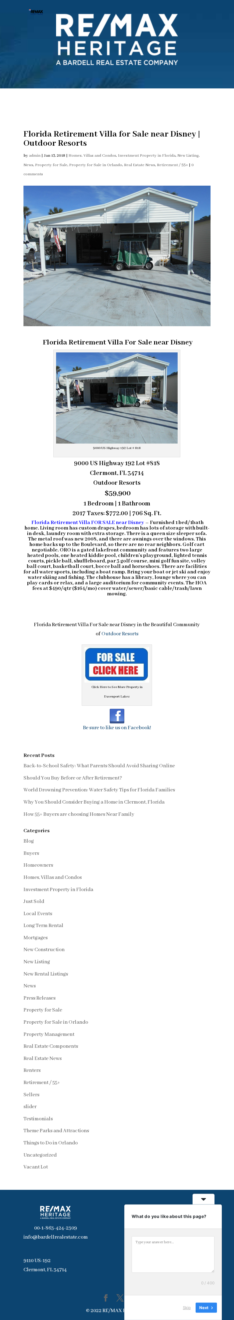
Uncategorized (40, 1155)
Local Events (37, 914)
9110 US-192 (37, 1261)
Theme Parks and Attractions (56, 1131)
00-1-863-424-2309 (55, 1228)
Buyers (31, 853)
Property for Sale (51, 165)
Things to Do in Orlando (50, 1143)
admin (35, 155)
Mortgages (35, 938)
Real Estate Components (50, 1046)
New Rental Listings (45, 974)
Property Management (48, 1034)
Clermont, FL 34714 (45, 1270)
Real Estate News (139, 165)
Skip (187, 1307)
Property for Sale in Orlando (95, 165)
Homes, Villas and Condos (92, 155)
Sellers (31, 1095)
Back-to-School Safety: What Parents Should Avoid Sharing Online (99, 766)
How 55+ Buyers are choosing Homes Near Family (78, 814)
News (28, 165)
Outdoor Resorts (119, 634)
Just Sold (33, 901)
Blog (28, 841)
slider (30, 1107)
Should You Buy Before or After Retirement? (72, 778)
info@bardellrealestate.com (55, 1237)
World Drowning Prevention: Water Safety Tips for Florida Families (99, 790)
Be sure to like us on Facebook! (117, 728)
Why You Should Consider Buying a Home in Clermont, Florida (94, 802)
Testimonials (38, 1119)
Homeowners (38, 865)
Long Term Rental (43, 925)
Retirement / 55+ (172, 165)
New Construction (44, 950)
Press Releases (39, 998)
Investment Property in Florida (147, 155)
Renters (32, 1070)
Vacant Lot (35, 1167)
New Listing (188, 155)
